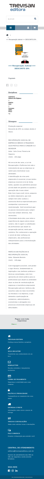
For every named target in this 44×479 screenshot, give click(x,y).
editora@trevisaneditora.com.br (21, 451)
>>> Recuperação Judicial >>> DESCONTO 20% (21, 39)
